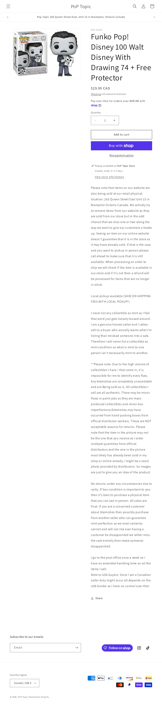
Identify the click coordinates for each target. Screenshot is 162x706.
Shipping (96, 93)
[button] (8, 6)
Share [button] (99, 598)
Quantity (96, 112)
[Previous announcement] (7, 17)
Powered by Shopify (39, 697)
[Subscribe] (76, 647)
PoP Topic (23, 697)
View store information (109, 177)
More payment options (121, 155)
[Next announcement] (154, 17)
